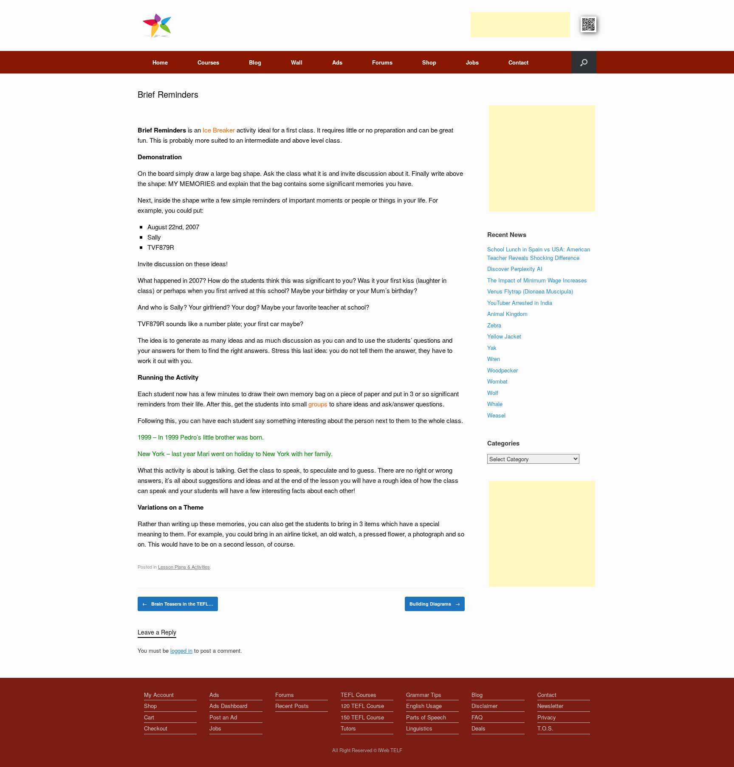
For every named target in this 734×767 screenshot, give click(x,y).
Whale (495, 404)
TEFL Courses (358, 695)
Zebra (494, 325)
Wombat (497, 381)
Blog (255, 62)
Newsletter (550, 706)
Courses (208, 62)
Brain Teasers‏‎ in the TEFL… (177, 604)
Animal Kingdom (507, 314)
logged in (181, 650)
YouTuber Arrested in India (519, 303)
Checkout (155, 728)
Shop (429, 62)
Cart (149, 717)
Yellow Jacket (504, 336)
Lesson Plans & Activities (184, 566)
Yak (492, 348)
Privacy (546, 717)
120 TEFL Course (362, 706)
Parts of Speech (426, 717)
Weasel (496, 415)
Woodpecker (502, 370)
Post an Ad (223, 717)
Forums (382, 62)
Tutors (348, 728)
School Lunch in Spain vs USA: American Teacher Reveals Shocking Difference (538, 253)
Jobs (472, 62)
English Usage (424, 706)
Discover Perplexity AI (514, 269)
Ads (337, 62)
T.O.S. (545, 728)
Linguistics (419, 728)
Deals (478, 728)
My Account (159, 695)
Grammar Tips (423, 695)
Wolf (492, 393)
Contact (518, 62)
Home (160, 62)
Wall (296, 62)
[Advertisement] (520, 24)
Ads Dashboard (228, 706)
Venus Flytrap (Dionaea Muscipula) (530, 291)
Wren (493, 359)
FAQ (477, 717)
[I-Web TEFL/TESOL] (159, 25)
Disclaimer (484, 706)
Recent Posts (292, 706)
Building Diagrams (434, 604)
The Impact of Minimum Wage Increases (537, 280)
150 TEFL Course (362, 717)
